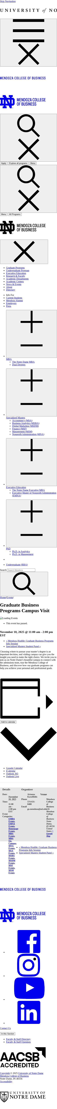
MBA (9, 359)
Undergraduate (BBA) (17, 564)
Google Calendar (14, 768)
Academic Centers (15, 281)
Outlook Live (12, 776)
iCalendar (10, 771)
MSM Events (12, 871)
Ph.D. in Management (22, 554)
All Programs (15, 214)
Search (3, 570)
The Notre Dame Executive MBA (28, 490)
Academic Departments (17, 278)
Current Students (14, 297)
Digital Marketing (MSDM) (25, 426)
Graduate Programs (15, 267)
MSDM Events (12, 861)
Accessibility (6, 1081)
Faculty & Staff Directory (18, 1039)
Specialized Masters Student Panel (23, 646)
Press (8, 306)
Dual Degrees (18, 364)
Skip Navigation (8, 1)
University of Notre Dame (30, 1073)
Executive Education (16, 273)
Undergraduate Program (17, 270)
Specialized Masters (15, 417)
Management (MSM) (22, 431)
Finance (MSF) (19, 428)
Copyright (5, 1073)
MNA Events (12, 847)
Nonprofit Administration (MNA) (28, 434)
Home (3, 597)
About (9, 287)
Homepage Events (13, 830)
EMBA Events (12, 820)
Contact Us (5, 1028)
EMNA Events (12, 825)
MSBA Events (12, 857)
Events (10, 597)
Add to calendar (8, 722)
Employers (11, 303)
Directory (10, 289)
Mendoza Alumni (14, 300)
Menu (3, 214)
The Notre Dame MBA (23, 362)
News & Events (13, 284)
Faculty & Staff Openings (18, 1042)
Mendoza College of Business (14, 1076)
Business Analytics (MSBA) (25, 423)
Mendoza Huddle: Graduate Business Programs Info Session (38, 848)
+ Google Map (49, 833)
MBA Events (12, 834)
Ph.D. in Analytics (21, 551)
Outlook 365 (12, 773)
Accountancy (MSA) (22, 420)
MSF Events (12, 866)
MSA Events (12, 852)
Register (4, 673)
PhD (8, 548)
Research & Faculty (15, 276)
